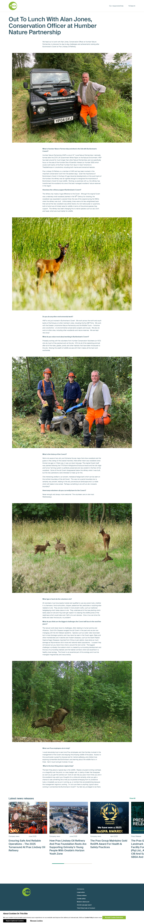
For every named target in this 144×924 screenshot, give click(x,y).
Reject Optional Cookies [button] (15, 921)
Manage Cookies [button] (36, 921)
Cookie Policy (89, 917)
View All (132, 798)
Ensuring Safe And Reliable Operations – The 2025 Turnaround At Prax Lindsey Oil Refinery (27, 845)
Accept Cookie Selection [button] (114, 917)
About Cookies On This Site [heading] (15, 913)
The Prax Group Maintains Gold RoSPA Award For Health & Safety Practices (108, 844)
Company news (14, 836)
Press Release (136, 836)
